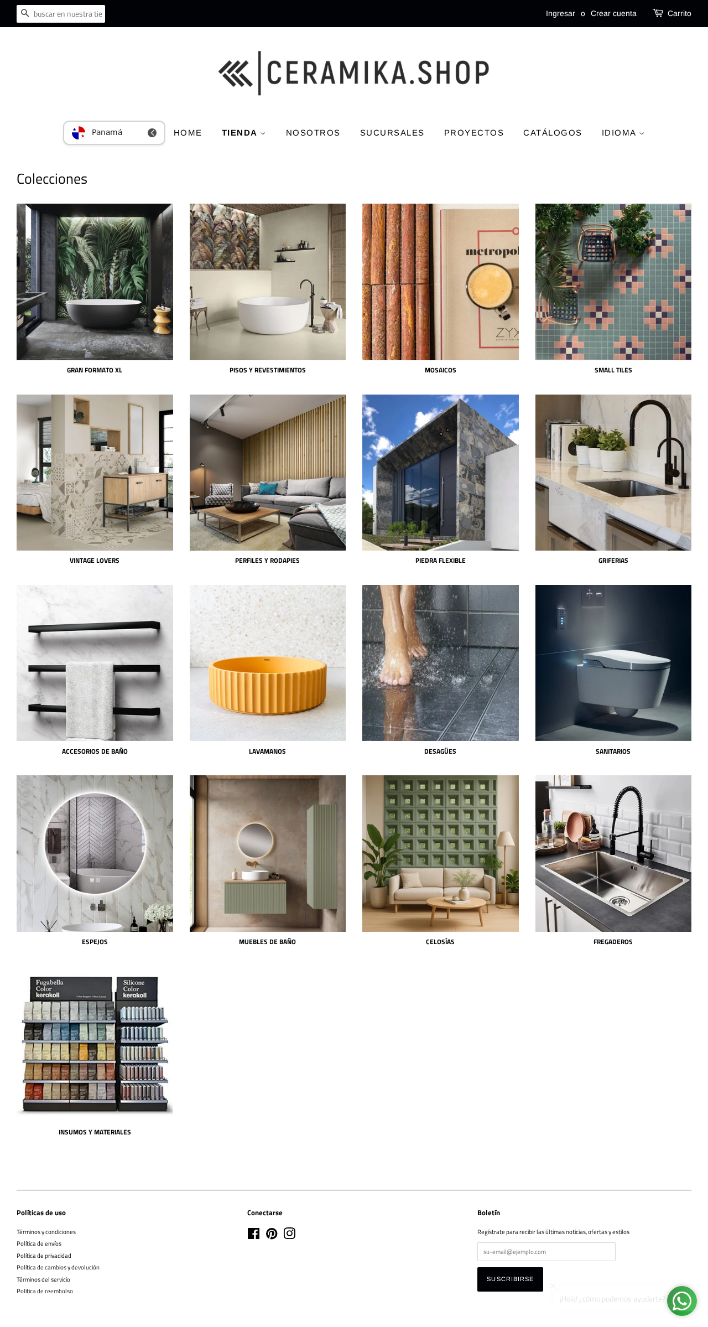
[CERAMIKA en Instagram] (289, 1236)
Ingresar (560, 13)
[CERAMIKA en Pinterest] (272, 1236)
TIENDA (241, 132)
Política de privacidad (44, 1255)
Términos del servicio (43, 1279)
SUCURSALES (392, 132)
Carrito (679, 13)
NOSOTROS (313, 132)
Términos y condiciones (46, 1231)
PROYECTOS (474, 132)
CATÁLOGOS (552, 132)
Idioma (620, 132)
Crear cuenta (614, 13)
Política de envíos (39, 1243)
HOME (188, 132)
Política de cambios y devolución (58, 1267)
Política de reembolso (45, 1290)
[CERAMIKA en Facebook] (253, 1236)
